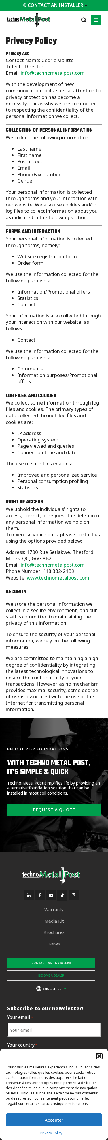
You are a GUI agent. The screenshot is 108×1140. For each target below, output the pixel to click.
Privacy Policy (51, 1132)
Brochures (54, 932)
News (54, 944)
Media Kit (54, 921)
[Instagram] (74, 895)
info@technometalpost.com (53, 72)
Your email (20, 1017)
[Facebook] (40, 895)
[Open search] (83, 20)
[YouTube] (51, 895)
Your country (22, 1045)
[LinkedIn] (29, 895)
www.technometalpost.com (58, 577)
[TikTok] (62, 895)
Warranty (54, 909)
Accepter (54, 1120)
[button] (99, 1056)
